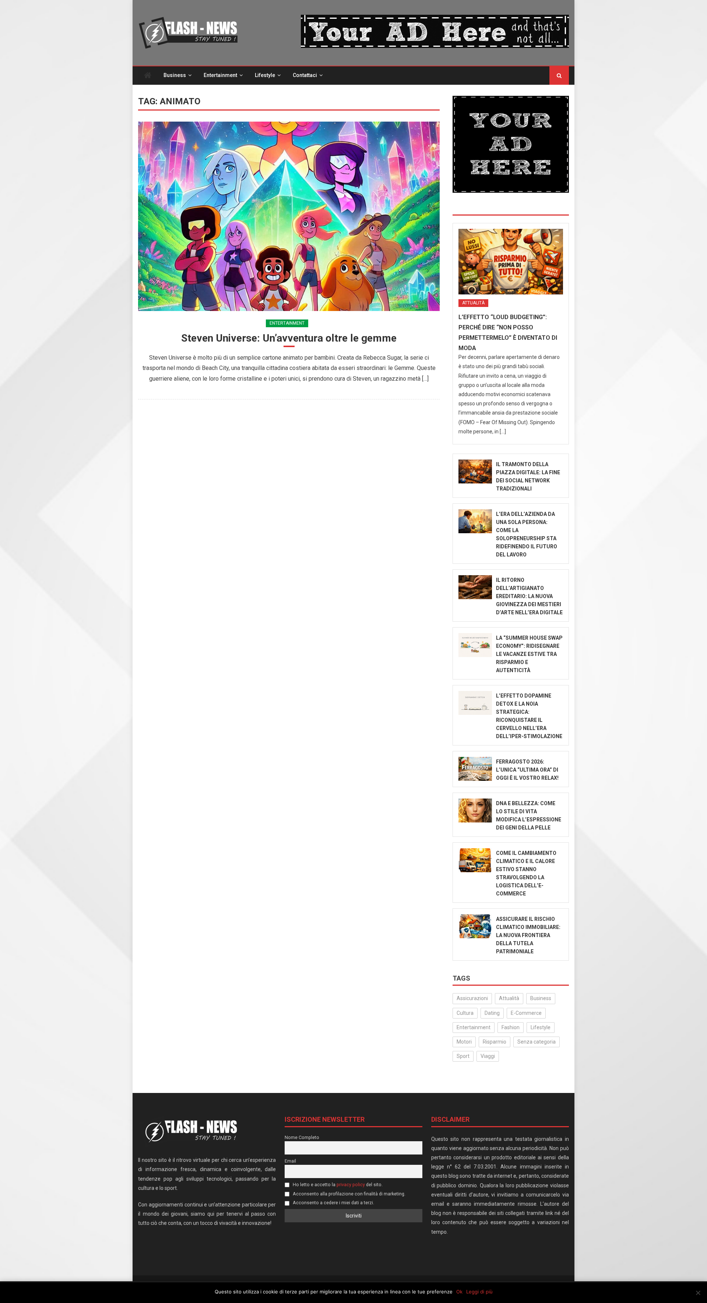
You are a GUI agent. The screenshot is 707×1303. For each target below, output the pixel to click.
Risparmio (494, 1042)
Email (290, 1161)
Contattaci (305, 75)
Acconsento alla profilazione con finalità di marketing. (348, 1194)
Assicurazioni (472, 998)
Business (174, 75)
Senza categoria (536, 1042)
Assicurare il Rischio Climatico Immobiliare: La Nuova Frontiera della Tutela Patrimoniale (528, 935)
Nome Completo (302, 1137)
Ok (459, 1292)
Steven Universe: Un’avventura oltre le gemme (289, 338)
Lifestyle (265, 75)
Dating (492, 1013)
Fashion (511, 1027)
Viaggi (488, 1056)
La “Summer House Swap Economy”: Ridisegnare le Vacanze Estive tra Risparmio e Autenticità (529, 654)
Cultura (465, 1013)
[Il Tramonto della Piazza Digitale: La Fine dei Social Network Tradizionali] (475, 471)
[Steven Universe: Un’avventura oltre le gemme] (289, 216)
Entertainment (220, 75)
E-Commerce (526, 1013)
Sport (463, 1056)
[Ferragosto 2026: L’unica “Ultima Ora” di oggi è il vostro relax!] (475, 769)
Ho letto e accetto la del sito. (337, 1184)
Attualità (473, 302)
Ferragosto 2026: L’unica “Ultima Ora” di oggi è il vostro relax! (527, 770)
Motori (464, 1042)
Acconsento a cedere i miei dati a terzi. (333, 1202)
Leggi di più (479, 1292)
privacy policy (351, 1184)
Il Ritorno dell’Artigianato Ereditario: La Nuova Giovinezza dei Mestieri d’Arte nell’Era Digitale (529, 596)
